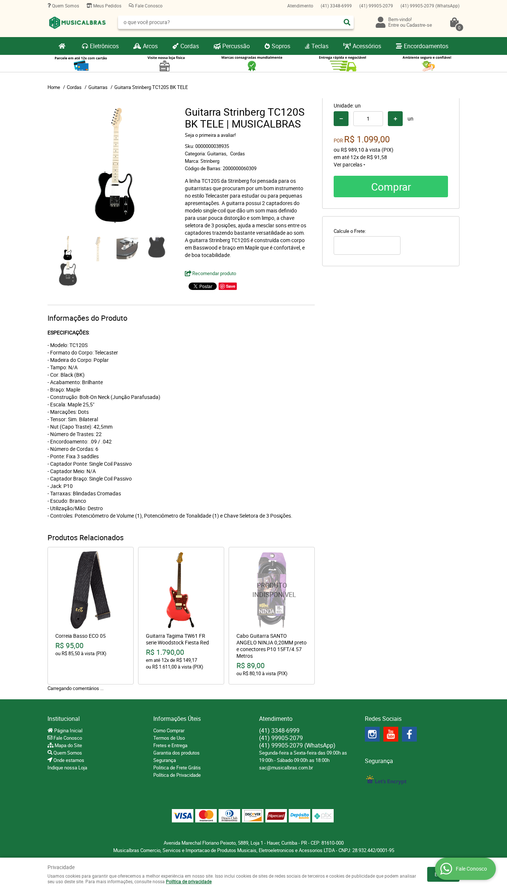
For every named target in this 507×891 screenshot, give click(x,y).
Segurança (164, 760)
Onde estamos (68, 760)
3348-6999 (336, 6)
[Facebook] (409, 734)
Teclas (319, 46)
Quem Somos (65, 6)
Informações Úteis (177, 719)
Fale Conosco (148, 6)
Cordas (189, 46)
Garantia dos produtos (176, 752)
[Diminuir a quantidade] (341, 118)
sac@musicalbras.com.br (286, 767)
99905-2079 (376, 6)
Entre (393, 25)
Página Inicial (67, 730)
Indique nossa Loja (67, 767)
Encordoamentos (426, 46)
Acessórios (367, 46)
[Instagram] (372, 734)
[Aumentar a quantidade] (395, 118)
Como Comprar (168, 730)
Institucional (64, 719)
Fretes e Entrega (170, 745)
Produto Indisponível (272, 590)
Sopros (281, 46)
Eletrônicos (104, 46)
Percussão (236, 46)
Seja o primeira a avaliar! (210, 135)
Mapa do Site (67, 745)
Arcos (150, 46)
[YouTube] (390, 734)
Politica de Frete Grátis (177, 767)
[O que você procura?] (347, 22)
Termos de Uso (169, 738)
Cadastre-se (419, 25)
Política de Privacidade (177, 775)
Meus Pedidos (106, 6)
